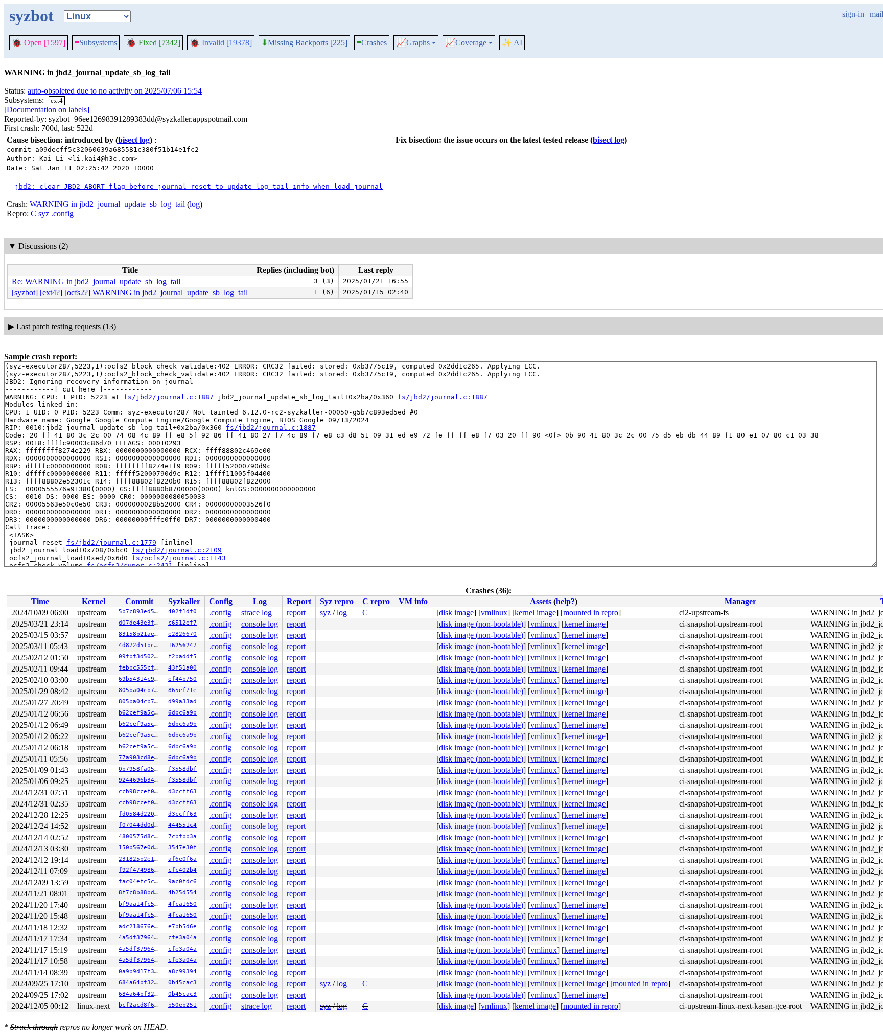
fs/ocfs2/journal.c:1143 (179, 558)
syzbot (31, 16)
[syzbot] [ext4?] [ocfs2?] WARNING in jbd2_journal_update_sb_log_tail (130, 292)
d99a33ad (182, 701)
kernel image (535, 612)
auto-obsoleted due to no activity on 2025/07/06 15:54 (115, 90)
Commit (139, 601)
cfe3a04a (182, 937)
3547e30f (182, 847)
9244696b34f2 (140, 780)
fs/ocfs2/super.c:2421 (130, 565)
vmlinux (494, 612)
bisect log (134, 139)
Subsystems (96, 42)
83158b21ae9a (140, 634)
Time (40, 601)
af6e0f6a (182, 859)
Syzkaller (184, 601)
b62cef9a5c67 (140, 712)
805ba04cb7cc (140, 690)
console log (259, 623)
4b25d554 (182, 892)
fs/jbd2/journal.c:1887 (169, 397)
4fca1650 (182, 904)
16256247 (182, 645)
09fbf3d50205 (140, 656)
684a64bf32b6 (140, 982)
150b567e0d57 (140, 847)
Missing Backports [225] (304, 43)
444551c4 (182, 825)
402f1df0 (182, 611)
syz (43, 213)
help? (565, 601)
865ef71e (182, 690)
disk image (456, 612)
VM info (413, 601)
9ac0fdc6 (182, 881)
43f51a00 (182, 667)
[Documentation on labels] (46, 109)
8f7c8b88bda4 (140, 892)
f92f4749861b (140, 870)
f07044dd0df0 (140, 825)
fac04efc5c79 (140, 881)
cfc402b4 (182, 870)
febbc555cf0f (140, 667)
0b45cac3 (182, 982)
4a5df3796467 (140, 937)
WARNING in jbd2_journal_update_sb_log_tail (107, 204)
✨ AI (512, 42)
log (195, 204)
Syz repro (337, 601)
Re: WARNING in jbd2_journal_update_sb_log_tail (96, 281)
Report (299, 601)
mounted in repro (590, 612)
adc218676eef (140, 926)
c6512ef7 (182, 622)
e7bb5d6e (182, 926)
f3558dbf (182, 769)
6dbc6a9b (182, 712)
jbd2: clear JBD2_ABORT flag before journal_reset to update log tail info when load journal (199, 186)
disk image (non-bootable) (481, 623)
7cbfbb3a (182, 836)
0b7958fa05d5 (140, 769)
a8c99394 (182, 971)
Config (221, 601)
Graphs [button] (413, 43)
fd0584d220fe (140, 814)
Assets (540, 601)
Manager (740, 601)
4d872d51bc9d (140, 645)
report (296, 612)
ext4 (57, 100)
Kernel (93, 601)
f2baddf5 (182, 656)
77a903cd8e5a (140, 757)
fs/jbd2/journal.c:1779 (111, 542)
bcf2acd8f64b (140, 1005)
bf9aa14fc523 (140, 904)
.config (62, 213)
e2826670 (182, 634)
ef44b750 (182, 679)
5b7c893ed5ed (140, 611)
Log (260, 601)
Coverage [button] (465, 43)
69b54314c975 (140, 679)
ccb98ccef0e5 (140, 791)
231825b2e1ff (140, 859)
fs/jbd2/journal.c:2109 (177, 550)
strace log (256, 612)
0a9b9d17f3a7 (140, 971)
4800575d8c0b (140, 836)
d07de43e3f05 (140, 622)
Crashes (372, 42)
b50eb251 (182, 1005)
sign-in (853, 14)
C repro (376, 601)
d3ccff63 (182, 791)
